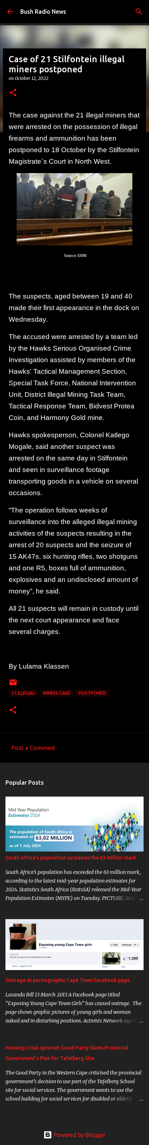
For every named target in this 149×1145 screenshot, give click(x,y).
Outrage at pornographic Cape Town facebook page (67, 980)
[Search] (139, 11)
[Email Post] (13, 685)
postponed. (92, 693)
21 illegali (23, 693)
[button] (13, 93)
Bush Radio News (43, 11)
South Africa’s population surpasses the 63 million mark (70, 858)
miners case (56, 693)
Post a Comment (33, 748)
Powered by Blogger (79, 1135)
